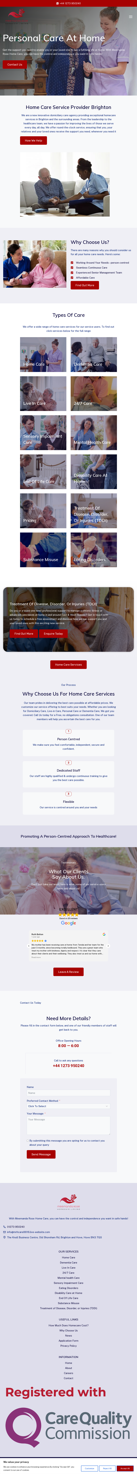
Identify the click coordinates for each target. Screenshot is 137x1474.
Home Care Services (68, 664)
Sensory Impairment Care (68, 1282)
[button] (108, 946)
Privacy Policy (68, 1345)
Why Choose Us (68, 1330)
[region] (68, 1466)
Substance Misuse (68, 1303)
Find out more (84, 285)
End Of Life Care (68, 1298)
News (68, 1335)
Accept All (125, 1468)
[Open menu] (131, 17)
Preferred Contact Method (42, 1100)
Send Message (41, 1154)
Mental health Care (69, 1277)
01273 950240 (16, 1226)
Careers (68, 1373)
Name (30, 1087)
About (68, 1368)
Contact (68, 1378)
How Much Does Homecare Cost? (68, 1325)
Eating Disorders (68, 1288)
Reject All (107, 1468)
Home (68, 1362)
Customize (89, 1468)
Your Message (35, 1113)
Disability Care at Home (68, 1292)
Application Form (68, 1340)
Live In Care (68, 1267)
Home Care (68, 1257)
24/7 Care (68, 1272)
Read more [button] (36, 957)
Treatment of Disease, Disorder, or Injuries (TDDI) (68, 1308)
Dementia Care (68, 1262)
